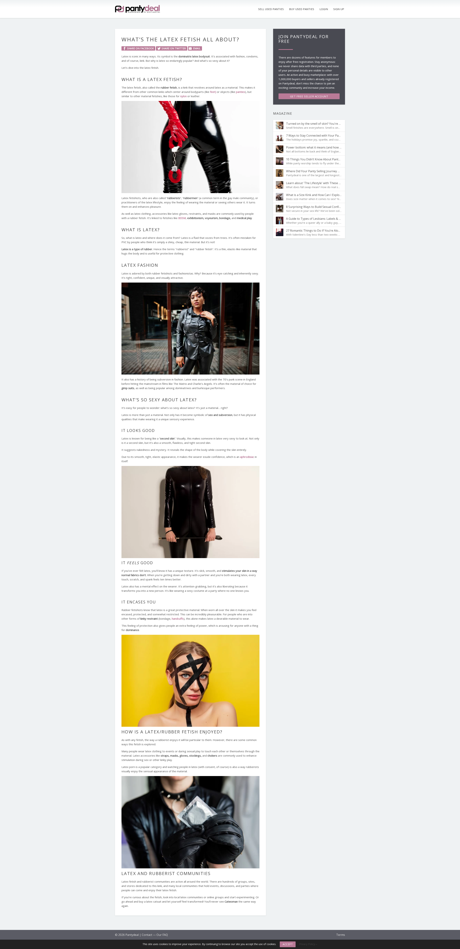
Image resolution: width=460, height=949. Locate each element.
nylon (183, 96)
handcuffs (178, 618)
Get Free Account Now (309, 96)
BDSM (182, 218)
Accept (288, 944)
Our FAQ (162, 935)
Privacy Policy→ (308, 944)
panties (240, 92)
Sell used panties (271, 9)
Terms (340, 935)
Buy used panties (301, 9)
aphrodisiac (247, 457)
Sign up (338, 9)
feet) (213, 92)
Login (323, 9)
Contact (147, 935)
